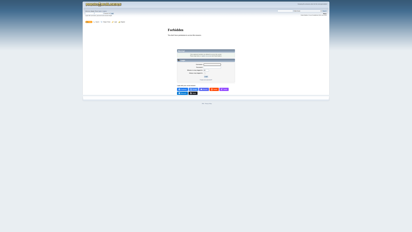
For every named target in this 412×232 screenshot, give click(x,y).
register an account (206, 56)
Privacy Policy (208, 103)
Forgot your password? (206, 79)
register (105, 11)
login (100, 11)
